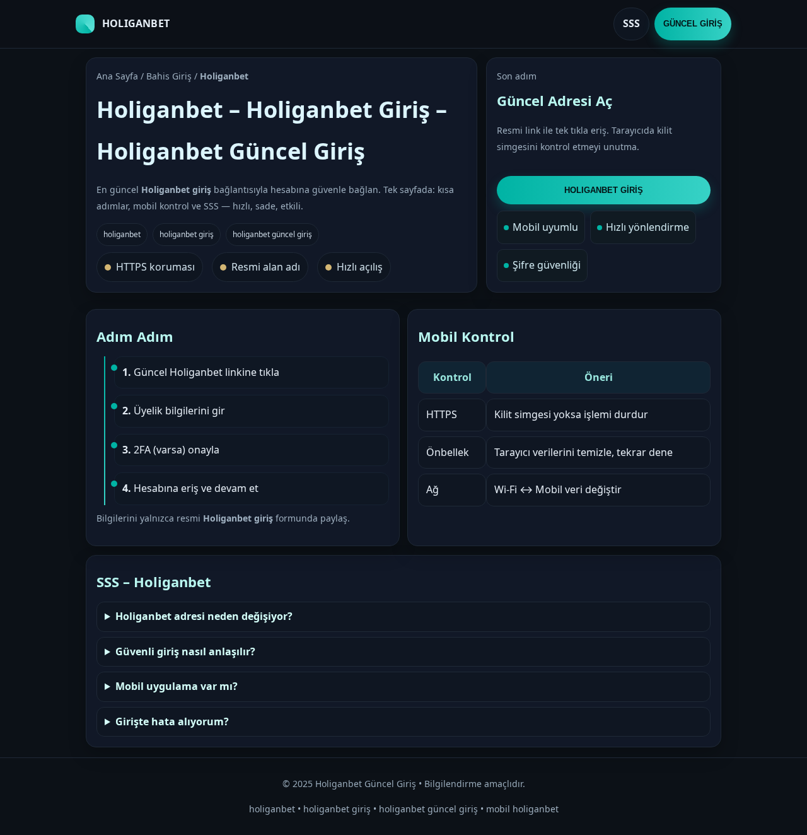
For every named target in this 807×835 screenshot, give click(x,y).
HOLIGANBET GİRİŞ (603, 190)
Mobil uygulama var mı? (176, 686)
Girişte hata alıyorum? (172, 721)
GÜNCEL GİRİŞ (693, 23)
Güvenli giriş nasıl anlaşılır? (185, 651)
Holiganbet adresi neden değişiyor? (204, 616)
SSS (631, 23)
